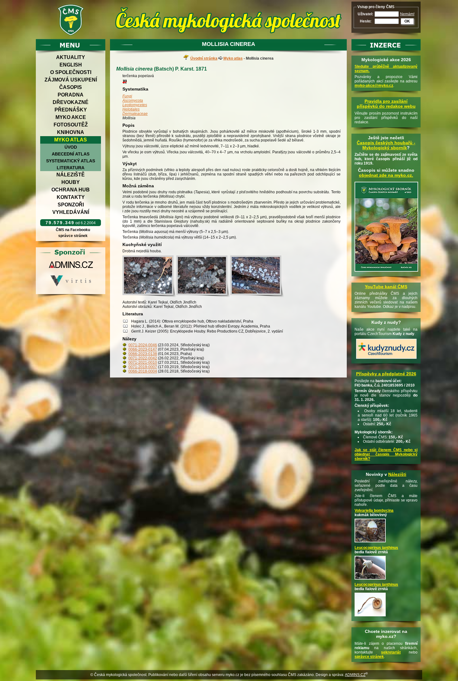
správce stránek (72, 236)
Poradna (70, 94)
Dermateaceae (135, 113)
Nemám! (407, 14)
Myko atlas (70, 139)
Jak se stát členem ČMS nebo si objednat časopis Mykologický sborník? (386, 454)
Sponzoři (71, 204)
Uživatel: (365, 14)
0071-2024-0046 (142, 345)
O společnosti (70, 72)
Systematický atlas (70, 160)
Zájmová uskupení (71, 79)
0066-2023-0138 (142, 354)
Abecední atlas (70, 153)
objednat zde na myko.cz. (386, 175)
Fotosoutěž (71, 124)
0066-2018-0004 (142, 371)
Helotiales (131, 109)
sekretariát (391, 652)
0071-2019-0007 (142, 367)
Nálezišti (397, 474)
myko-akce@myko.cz (374, 85)
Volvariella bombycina (374, 510)
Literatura (70, 167)
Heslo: (365, 21)
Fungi (127, 96)
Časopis (70, 87)
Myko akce (70, 117)
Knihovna (70, 132)
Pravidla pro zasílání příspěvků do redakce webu (386, 104)
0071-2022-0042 (142, 358)
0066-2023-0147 (142, 349)
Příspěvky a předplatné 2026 (386, 373)
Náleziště (70, 174)
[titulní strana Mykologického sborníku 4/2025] (386, 272)
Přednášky (71, 109)
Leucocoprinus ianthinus (376, 547)
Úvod (70, 147)
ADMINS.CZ (355, 675)
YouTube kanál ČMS (386, 286)
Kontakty (71, 197)
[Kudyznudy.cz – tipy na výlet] (386, 359)
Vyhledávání (70, 212)
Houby (70, 182)
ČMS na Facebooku (73, 230)
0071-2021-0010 (142, 362)
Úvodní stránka (203, 58)
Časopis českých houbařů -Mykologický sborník (386, 145)
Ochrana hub (70, 189)
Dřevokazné (70, 102)
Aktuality (70, 57)
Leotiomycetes (134, 105)
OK (407, 21)
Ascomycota (132, 100)
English (71, 64)
